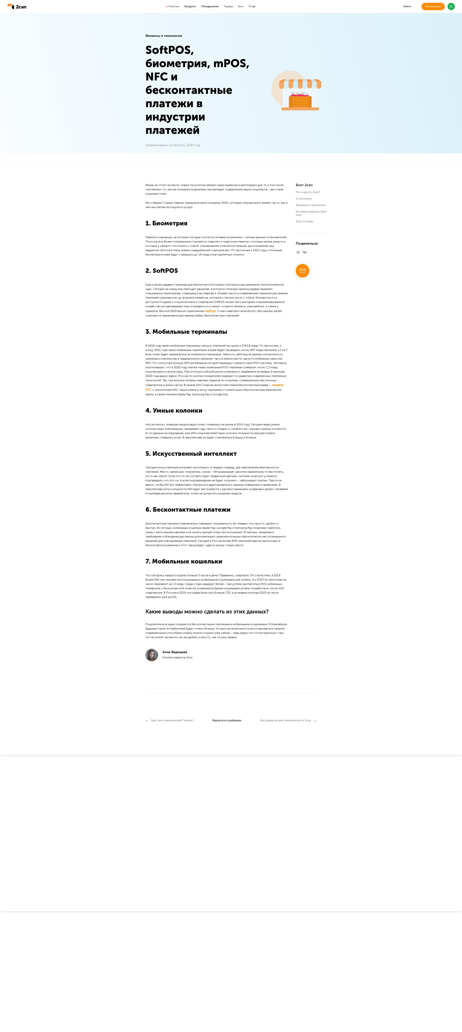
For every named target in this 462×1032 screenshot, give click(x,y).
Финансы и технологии (310, 205)
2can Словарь (304, 221)
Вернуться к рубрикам (226, 720)
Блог (241, 6)
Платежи (173, 6)
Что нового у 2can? (308, 192)
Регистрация (433, 6)
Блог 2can (304, 185)
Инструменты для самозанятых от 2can (285, 720)
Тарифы (228, 6)
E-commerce (304, 198)
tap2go (210, 311)
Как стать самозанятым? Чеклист (172, 720)
